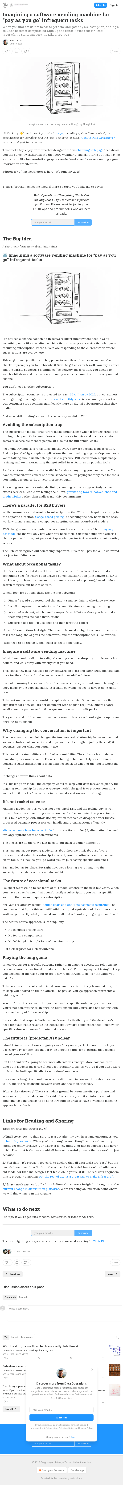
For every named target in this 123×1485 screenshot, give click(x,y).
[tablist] (16, 1297)
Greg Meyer (16, 41)
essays (59, 133)
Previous (15, 1274)
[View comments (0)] (17, 51)
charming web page (89, 150)
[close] (92, 1369)
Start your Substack (53, 1470)
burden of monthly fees (64, 399)
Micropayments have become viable (27, 830)
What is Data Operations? (97, 137)
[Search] (117, 1337)
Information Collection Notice (60, 1428)
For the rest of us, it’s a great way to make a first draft (76, 1176)
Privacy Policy (85, 1428)
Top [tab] (6, 1337)
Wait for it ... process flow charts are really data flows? (40, 1346)
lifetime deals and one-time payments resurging (75, 905)
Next (110, 1274)
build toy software (19, 1141)
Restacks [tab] (23, 1297)
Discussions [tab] (27, 1337)
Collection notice (82, 1462)
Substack (45, 1478)
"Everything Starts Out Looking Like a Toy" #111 (29, 1350)
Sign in (114, 5)
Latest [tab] (14, 1337)
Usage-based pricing (49, 517)
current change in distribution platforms (31, 1189)
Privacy (59, 1462)
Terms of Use (77, 1424)
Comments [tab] (10, 1297)
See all (9, 1409)
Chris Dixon (101, 1241)
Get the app (77, 1470)
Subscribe (101, 5)
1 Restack (25, 1251)
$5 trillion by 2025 (82, 394)
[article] (61, 1352)
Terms (68, 1462)
